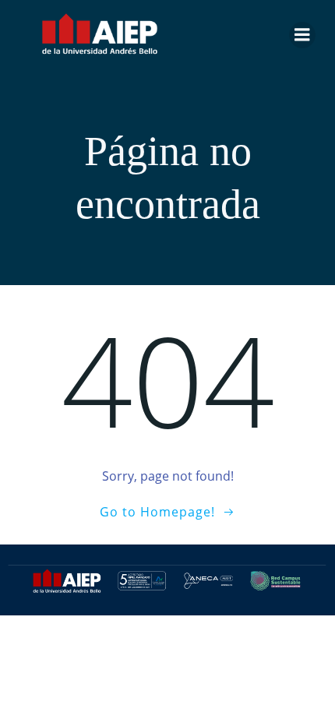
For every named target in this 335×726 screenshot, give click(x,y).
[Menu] (302, 35)
